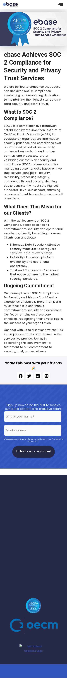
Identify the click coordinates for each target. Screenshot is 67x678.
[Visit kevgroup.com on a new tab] (33, 652)
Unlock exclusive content (33, 451)
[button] (20, 375)
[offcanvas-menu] (60, 5)
